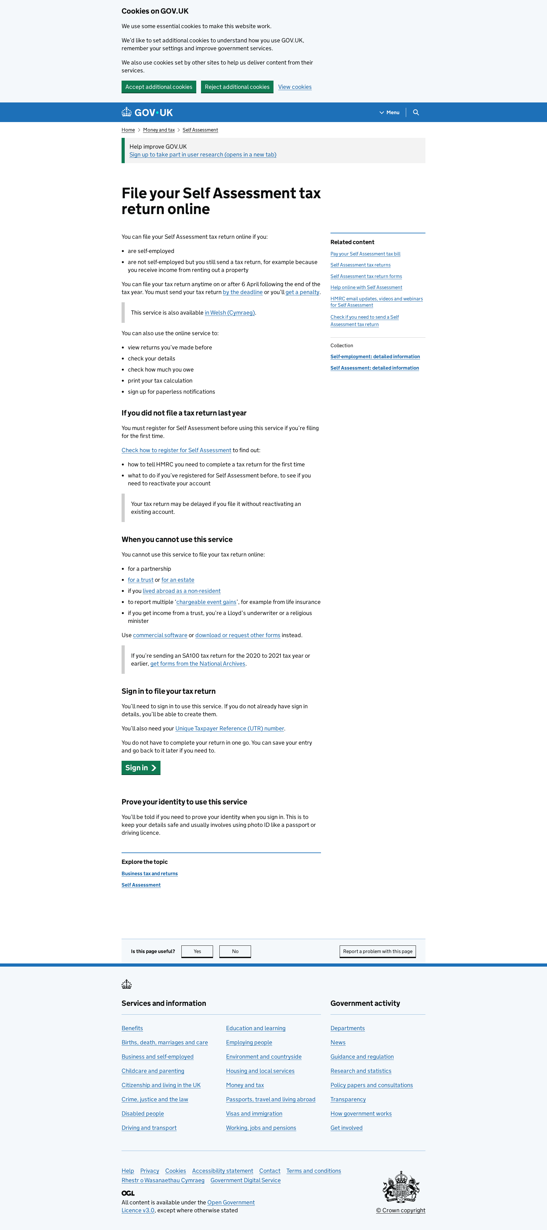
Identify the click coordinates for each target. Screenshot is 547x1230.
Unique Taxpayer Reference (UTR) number (229, 728)
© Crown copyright (400, 1210)
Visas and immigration (254, 1113)
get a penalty (302, 292)
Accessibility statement (222, 1170)
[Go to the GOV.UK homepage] (147, 112)
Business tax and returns (150, 873)
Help (128, 1170)
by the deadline (243, 292)
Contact (269, 1170)
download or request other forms (237, 635)
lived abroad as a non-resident (182, 590)
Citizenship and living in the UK (161, 1085)
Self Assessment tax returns (360, 265)
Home (128, 130)
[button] (141, 767)
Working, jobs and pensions (261, 1127)
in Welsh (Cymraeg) (230, 312)
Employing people (249, 1042)
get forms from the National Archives (197, 663)
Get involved (346, 1127)
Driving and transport (149, 1127)
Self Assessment (200, 130)
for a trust (141, 579)
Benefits (132, 1028)
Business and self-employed (158, 1056)
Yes (203, 951)
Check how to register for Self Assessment (176, 450)
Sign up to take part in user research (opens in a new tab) (202, 154)
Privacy (149, 1170)
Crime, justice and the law (155, 1099)
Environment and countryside (264, 1056)
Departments (347, 1028)
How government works (361, 1113)
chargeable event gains (206, 602)
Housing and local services (260, 1070)
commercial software (160, 635)
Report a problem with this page (377, 951)
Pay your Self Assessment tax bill (365, 254)
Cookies (175, 1170)
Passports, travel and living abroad (271, 1099)
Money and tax (159, 130)
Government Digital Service (246, 1180)
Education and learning (256, 1028)
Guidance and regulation (362, 1056)
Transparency (348, 1099)
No (241, 951)
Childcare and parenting (153, 1070)
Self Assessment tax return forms (366, 276)
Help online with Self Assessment (366, 287)
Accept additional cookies (158, 86)
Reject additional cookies (237, 86)
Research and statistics (361, 1070)
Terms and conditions (313, 1170)
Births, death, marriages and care (165, 1042)
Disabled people (143, 1113)
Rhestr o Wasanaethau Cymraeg (163, 1180)
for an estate (177, 579)
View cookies (295, 87)
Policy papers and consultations (371, 1085)
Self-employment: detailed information (375, 357)
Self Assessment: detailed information (374, 368)
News (338, 1042)
